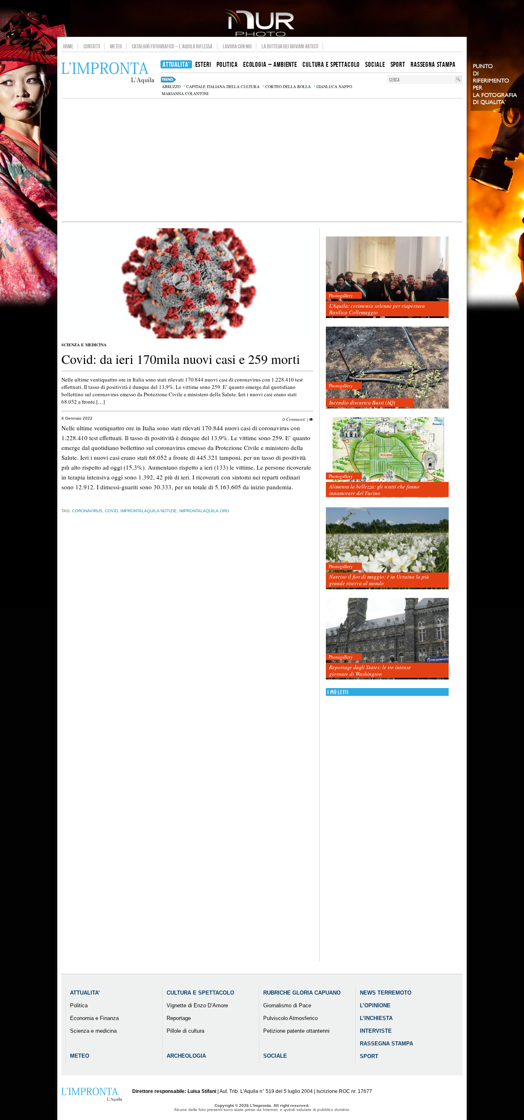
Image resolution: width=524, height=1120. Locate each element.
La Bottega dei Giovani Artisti (290, 46)
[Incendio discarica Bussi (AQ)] (387, 368)
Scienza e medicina (83, 345)
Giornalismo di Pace (287, 1005)
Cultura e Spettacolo (200, 993)
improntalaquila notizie (148, 511)
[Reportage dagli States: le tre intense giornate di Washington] (387, 639)
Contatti (92, 46)
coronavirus (87, 511)
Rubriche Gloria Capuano (302, 993)
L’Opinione (375, 1005)
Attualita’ (85, 993)
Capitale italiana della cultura (223, 86)
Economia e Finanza (94, 1018)
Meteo (116, 46)
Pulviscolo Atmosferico (290, 1018)
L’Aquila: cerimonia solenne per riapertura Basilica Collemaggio (377, 309)
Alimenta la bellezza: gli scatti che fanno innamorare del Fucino (374, 489)
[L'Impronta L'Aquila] (107, 73)
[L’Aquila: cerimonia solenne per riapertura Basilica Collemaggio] (387, 277)
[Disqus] (187, 648)
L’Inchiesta (376, 1018)
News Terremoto (385, 993)
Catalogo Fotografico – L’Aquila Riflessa (172, 46)
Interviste (376, 1031)
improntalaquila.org (204, 511)
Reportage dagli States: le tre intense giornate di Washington (370, 670)
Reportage (179, 1018)
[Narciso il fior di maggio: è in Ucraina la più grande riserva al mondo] (387, 548)
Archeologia (186, 1056)
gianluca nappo (334, 86)
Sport (369, 1056)
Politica (79, 1005)
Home (68, 46)
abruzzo (171, 86)
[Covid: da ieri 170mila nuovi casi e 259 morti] (187, 337)
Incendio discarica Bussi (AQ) (362, 402)
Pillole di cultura (185, 1031)
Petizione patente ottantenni (296, 1031)
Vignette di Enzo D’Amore (197, 1005)
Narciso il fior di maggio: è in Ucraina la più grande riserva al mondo (379, 579)
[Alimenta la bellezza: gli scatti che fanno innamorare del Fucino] (387, 458)
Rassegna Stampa (386, 1043)
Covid (111, 511)
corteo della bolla (288, 86)
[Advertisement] (262, 159)
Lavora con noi (237, 46)
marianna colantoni (185, 93)
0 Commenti (293, 419)
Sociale (275, 1056)
